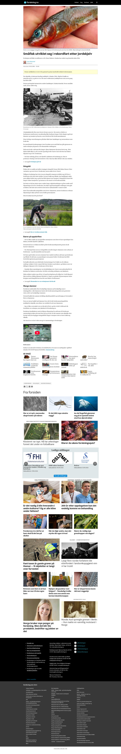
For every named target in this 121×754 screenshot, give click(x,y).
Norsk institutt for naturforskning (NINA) (60, 737)
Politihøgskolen (80, 688)
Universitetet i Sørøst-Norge (83, 732)
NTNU (52, 697)
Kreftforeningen (29, 728)
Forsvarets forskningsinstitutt (33, 705)
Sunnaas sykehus (81, 713)
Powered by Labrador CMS (60, 748)
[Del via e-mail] (32, 386)
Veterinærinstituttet (81, 738)
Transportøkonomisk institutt (83, 718)
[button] (26, 464)
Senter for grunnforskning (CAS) (84, 701)
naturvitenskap (46, 383)
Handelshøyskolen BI (31, 711)
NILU (27, 743)
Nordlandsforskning (56, 717)
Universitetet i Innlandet (82, 726)
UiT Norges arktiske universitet (84, 720)
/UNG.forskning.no (82, 649)
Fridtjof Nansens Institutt (31, 709)
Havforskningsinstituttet (31, 713)
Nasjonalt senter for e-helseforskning (59, 706)
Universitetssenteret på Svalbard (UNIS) (86, 734)
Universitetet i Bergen (82, 724)
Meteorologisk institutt (31, 734)
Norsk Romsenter (55, 733)
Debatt (77, 2)
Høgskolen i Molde (30, 714)
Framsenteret (29, 707)
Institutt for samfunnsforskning (33, 724)
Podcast (86, 2)
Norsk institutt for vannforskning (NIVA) (60, 739)
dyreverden (27, 383)
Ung (81, 2)
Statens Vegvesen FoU (82, 709)
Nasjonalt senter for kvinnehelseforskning (61, 708)
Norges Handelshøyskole (57, 721)
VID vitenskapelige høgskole (83, 740)
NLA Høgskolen (55, 688)
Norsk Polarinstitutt (55, 729)
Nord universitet (55, 716)
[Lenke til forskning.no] (47, 2)
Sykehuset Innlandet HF (82, 714)
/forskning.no (81, 646)
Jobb (91, 2)
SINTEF (78, 699)
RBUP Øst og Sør (80, 692)
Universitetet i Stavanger (82, 730)
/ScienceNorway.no (82, 652)
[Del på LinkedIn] (29, 386)
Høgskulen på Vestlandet (31, 720)
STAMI (78, 707)
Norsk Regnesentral (55, 731)
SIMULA (79, 697)
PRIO (78, 690)
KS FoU (27, 726)
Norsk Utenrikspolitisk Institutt (58, 735)
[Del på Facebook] (24, 386)
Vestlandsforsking (81, 736)
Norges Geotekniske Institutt (57, 720)
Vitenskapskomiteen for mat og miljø (85, 742)
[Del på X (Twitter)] (27, 386)
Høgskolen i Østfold (30, 716)
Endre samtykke (31, 679)
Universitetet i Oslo (81, 728)
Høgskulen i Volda (30, 718)
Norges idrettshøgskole (56, 727)
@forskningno (81, 643)
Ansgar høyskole (30, 688)
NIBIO (27, 738)
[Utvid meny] (97, 2)
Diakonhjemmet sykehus (31, 694)
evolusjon (36, 383)
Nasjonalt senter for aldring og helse (59, 704)
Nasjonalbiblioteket (55, 699)
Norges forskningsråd (56, 723)
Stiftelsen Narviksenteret (82, 711)
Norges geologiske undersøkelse (58, 725)
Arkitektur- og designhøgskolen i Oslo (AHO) (36, 690)
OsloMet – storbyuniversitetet (58, 741)
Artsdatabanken (29, 692)
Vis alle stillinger (60, 476)
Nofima (53, 714)
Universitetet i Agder (81, 722)
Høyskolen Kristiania (30, 722)
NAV (27, 736)
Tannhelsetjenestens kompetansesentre (86, 716)
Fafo (27, 699)
